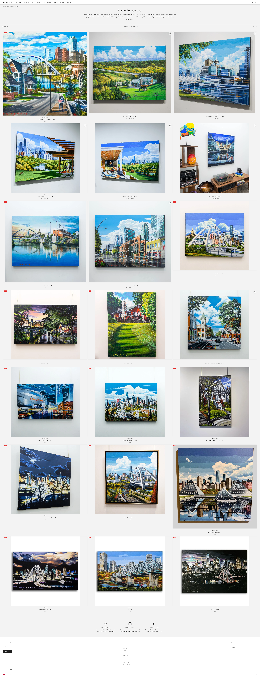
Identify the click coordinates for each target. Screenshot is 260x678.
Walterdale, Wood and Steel (130, 517)
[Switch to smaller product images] (5, 26)
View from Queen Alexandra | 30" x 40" (45, 119)
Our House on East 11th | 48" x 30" (215, 440)
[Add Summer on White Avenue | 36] (254, 292)
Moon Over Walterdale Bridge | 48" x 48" (45, 517)
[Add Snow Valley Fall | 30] (170, 33)
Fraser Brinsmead (14, 6)
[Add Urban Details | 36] (254, 125)
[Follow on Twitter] (4, 669)
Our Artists (18, 2)
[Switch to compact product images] (7, 26)
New (33, 2)
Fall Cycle (130, 609)
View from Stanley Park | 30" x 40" (215, 116)
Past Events (126, 653)
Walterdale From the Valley (45, 609)
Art (8, 6)
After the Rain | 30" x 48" (45, 363)
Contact (55, 2)
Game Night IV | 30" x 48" (45, 440)
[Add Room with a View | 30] (85, 125)
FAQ (44, 2)
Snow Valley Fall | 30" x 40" (130, 116)
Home (4, 6)
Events (38, 2)
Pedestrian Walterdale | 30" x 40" (215, 274)
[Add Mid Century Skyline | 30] (170, 125)
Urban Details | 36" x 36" (214, 196)
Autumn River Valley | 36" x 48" (130, 440)
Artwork (125, 648)
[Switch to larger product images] (2, 26)
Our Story (62, 2)
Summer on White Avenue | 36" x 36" (214, 363)
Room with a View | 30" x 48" (45, 196)
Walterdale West (215, 609)
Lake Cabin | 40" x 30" (130, 363)
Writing (69, 2)
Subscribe (7, 651)
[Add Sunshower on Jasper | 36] (170, 203)
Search (124, 657)
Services (49, 2)
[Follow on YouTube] (11, 669)
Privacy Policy (126, 662)
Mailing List (26, 2)
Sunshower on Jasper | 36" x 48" (130, 285)
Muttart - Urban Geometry (214, 532)
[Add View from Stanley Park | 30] (254, 33)
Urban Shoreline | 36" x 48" (45, 285)
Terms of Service (127, 664)
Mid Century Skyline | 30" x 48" (130, 196)
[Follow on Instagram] (7, 669)
